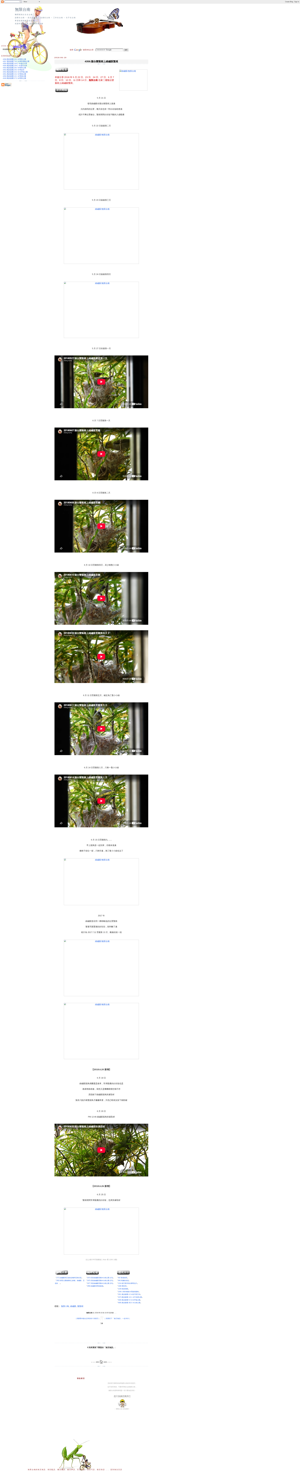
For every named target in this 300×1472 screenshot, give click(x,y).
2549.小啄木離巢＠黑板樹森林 (128, 1292)
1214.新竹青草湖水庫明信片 (127, 1283)
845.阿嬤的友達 (123, 1280)
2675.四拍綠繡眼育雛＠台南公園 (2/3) (100, 1280)
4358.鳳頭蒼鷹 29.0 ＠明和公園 (14, 59)
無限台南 (22, 9)
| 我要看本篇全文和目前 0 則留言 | (87, 1318)
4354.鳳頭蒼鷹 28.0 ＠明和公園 (14, 68)
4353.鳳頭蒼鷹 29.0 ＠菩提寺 (13, 70)
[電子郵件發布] (101, 1323)
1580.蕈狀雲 (122, 1286)
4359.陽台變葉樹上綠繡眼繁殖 (101, 61)
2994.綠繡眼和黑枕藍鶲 (95, 1286)
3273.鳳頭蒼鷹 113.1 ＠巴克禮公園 (130, 1297)
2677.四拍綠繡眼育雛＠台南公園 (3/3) (100, 1283)
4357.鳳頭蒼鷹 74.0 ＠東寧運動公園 (16, 61)
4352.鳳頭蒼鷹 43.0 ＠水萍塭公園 (15, 72)
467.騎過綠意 (122, 1278)
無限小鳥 (65, 1306)
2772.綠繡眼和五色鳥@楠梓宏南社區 (68, 1278)
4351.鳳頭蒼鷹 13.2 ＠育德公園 (14, 74)
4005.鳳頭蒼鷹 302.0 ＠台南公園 (129, 1303)
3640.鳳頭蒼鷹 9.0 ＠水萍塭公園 (129, 1300)
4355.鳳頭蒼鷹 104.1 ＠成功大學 (15, 65)
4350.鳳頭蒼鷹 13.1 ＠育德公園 (14, 76)
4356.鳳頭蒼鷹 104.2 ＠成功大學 (15, 63)
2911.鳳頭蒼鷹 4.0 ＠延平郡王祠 (129, 1294)
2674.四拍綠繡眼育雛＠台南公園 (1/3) (100, 1278)
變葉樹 (80, 1306)
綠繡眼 (73, 1306)
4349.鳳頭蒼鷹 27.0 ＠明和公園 (14, 78)
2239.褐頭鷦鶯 (123, 1289)
